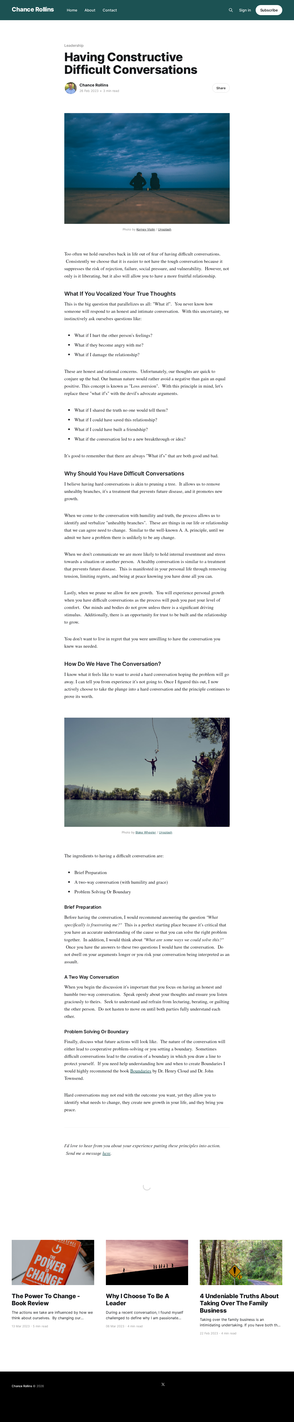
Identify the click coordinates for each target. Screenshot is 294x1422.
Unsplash (164, 229)
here (106, 1153)
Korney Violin (145, 229)
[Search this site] (231, 10)
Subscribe (269, 10)
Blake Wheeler (146, 832)
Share (221, 88)
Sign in (245, 10)
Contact (110, 10)
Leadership (74, 45)
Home (72, 10)
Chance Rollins (33, 9)
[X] (163, 1384)
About (90, 10)
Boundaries (140, 1071)
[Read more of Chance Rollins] (70, 88)
